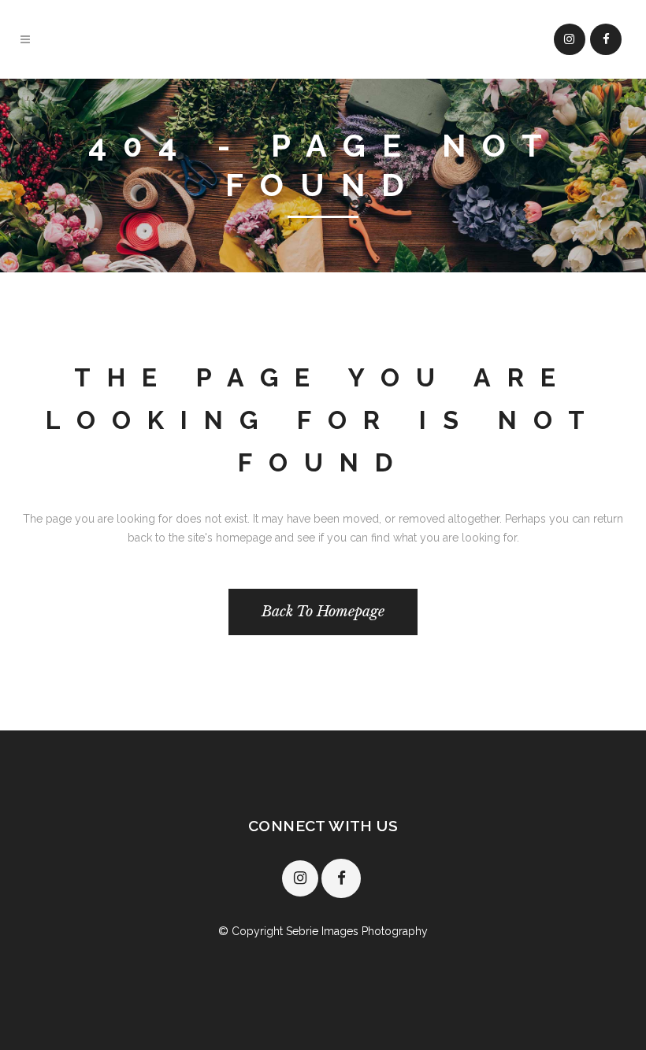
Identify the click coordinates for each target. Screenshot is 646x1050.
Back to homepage (323, 611)
